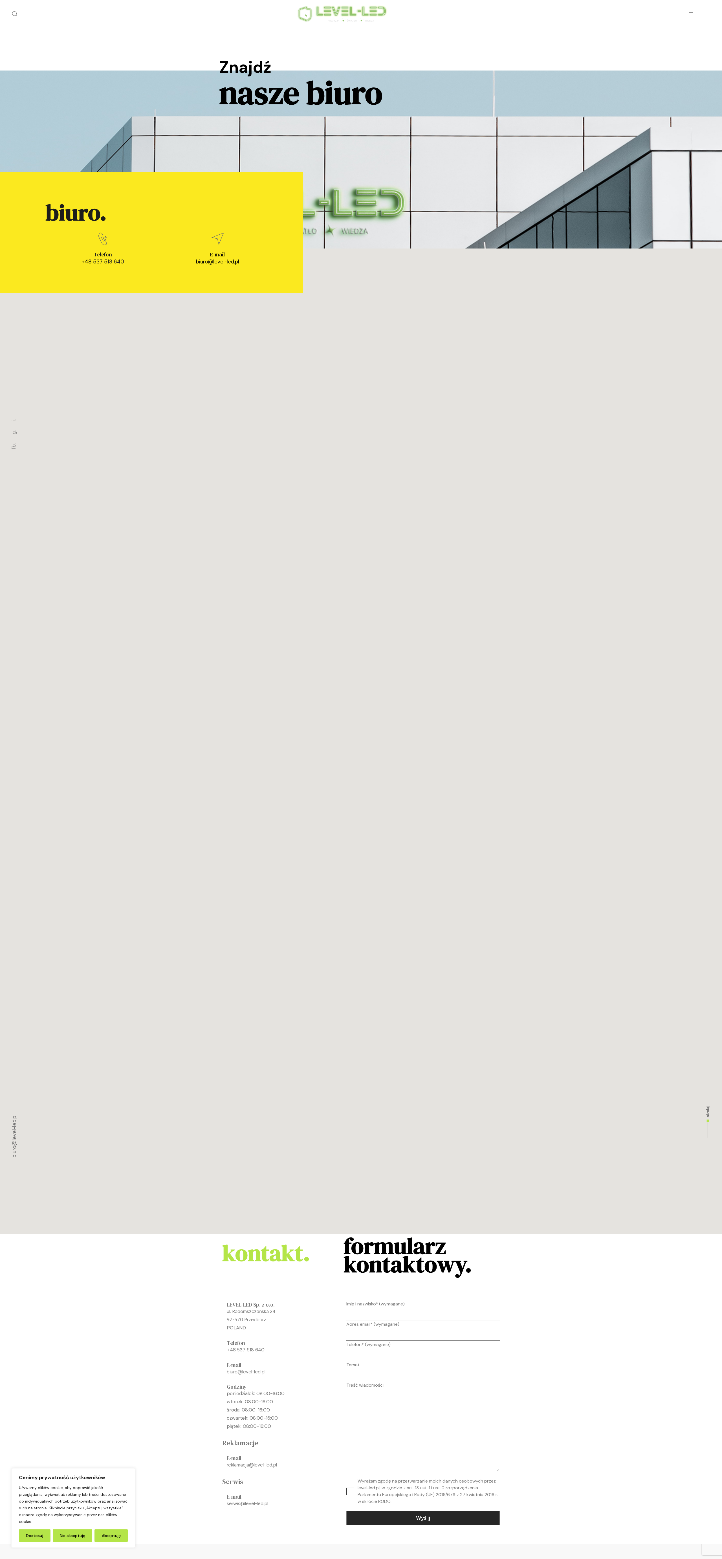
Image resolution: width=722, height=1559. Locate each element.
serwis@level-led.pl (247, 1503)
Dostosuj (34, 1535)
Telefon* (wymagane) (368, 1344)
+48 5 (233, 1350)
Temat (353, 1365)
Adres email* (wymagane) (372, 1324)
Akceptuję (111, 1535)
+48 (87, 261)
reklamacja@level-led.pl (252, 1465)
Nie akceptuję (72, 1535)
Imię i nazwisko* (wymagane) (375, 1304)
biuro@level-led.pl (217, 261)
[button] (14, 13)
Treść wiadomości (365, 1385)
